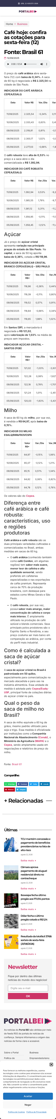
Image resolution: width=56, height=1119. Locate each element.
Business (22, 24)
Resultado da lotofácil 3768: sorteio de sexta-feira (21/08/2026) (36, 940)
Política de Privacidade (36, 1112)
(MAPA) (39, 741)
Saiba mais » (28, 860)
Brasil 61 (17, 764)
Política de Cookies (16, 1112)
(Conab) (43, 737)
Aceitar (28, 1096)
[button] (51, 1064)
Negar (28, 1104)
